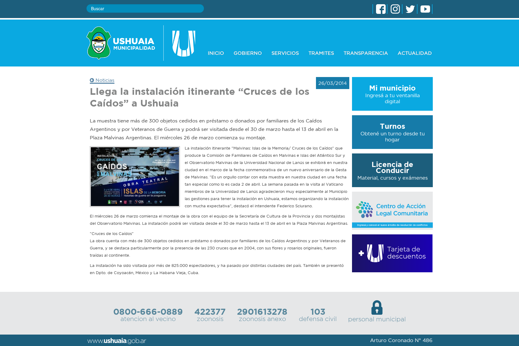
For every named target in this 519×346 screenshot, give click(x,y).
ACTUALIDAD (415, 53)
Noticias (104, 80)
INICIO (216, 53)
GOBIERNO (248, 53)
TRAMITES (321, 53)
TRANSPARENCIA (366, 53)
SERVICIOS (285, 53)
